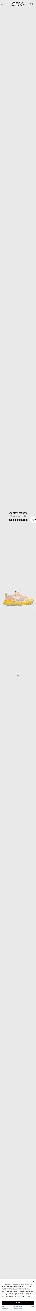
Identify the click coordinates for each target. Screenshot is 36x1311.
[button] (33, 1281)
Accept (18, 1302)
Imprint (32, 1306)
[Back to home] (18, 3)
